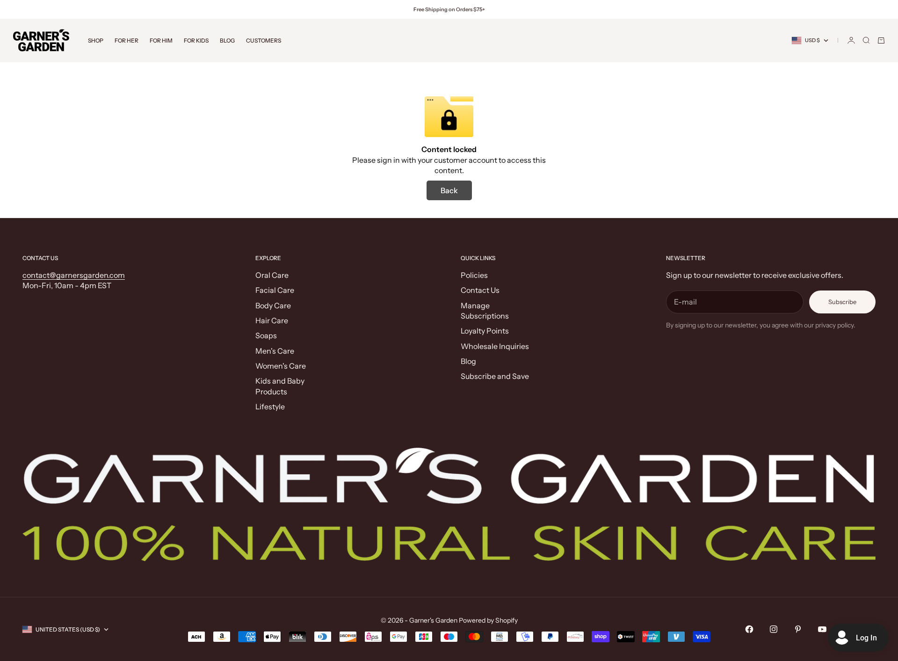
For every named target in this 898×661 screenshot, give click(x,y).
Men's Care (274, 351)
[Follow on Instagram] (773, 629)
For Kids (196, 40)
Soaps (266, 335)
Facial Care (274, 290)
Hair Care (271, 320)
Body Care (273, 305)
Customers (263, 40)
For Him (161, 40)
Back (449, 190)
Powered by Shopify (488, 620)
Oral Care (272, 275)
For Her (126, 40)
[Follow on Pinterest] (798, 629)
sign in (388, 160)
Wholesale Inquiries (495, 346)
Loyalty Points (485, 330)
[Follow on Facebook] (749, 629)
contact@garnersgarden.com (73, 275)
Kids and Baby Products (279, 386)
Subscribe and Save (495, 376)
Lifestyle (270, 406)
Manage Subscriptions (485, 310)
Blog (227, 40)
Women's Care (280, 365)
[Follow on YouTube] (822, 629)
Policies (474, 275)
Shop (95, 40)
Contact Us (480, 290)
